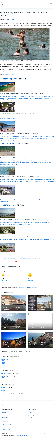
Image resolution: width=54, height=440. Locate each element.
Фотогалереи (31, 415)
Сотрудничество (6, 424)
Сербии (28, 287)
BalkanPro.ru (10, 19)
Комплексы (5, 415)
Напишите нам (6, 429)
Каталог (4, 412)
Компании (5, 417)
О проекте (5, 421)
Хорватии (34, 287)
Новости (30, 412)
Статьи (30, 417)
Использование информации (10, 427)
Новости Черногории (10, 143)
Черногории (21, 287)
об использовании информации (20, 435)
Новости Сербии (8, 205)
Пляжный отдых (9, 74)
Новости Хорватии (9, 79)
